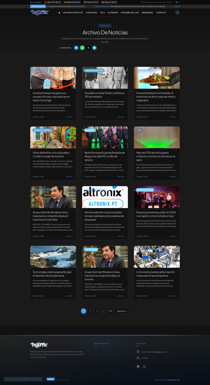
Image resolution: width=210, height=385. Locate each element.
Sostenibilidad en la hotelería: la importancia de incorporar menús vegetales (102, 6)
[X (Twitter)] (179, 2)
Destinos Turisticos (73, 12)
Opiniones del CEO (130, 12)
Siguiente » (122, 311)
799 (110, 311)
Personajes (147, 12)
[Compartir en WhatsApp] (82, 47)
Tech (102, 12)
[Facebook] (176, 2)
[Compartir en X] (88, 47)
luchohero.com (174, 380)
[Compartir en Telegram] (94, 47)
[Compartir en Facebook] (76, 47)
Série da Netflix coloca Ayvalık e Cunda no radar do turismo (176, 6)
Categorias (91, 12)
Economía (113, 12)
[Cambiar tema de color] (177, 12)
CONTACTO (161, 12)
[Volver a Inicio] (39, 12)
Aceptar (50, 379)
